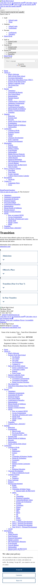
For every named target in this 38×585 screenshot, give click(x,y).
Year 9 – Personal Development (22, 525)
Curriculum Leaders (18, 369)
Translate (23, 66)
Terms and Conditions (13, 320)
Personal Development (15, 141)
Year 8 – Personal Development (22, 523)
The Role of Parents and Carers (18, 219)
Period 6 (10, 134)
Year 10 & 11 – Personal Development (24, 527)
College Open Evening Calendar (18, 176)
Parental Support (13, 98)
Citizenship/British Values (24, 500)
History (14, 462)
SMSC (14, 493)
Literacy (14, 476)
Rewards (11, 119)
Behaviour (11, 116)
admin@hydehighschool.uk (10, 315)
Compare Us (16, 364)
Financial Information (15, 159)
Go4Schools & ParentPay (16, 107)
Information (8, 143)
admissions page (5, 246)
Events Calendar (13, 174)
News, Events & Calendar (12, 168)
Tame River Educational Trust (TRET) (20, 80)
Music (14, 465)
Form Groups (16, 373)
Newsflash (11, 170)
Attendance (11, 90)
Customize (19, 575)
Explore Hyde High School (17, 81)
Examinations (12, 123)
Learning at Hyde (13, 130)
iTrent (10, 22)
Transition (11, 112)
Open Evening (12, 167)
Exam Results (12, 150)
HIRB (10, 224)
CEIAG (14, 487)
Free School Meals (14, 94)
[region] (19, 568)
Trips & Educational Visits (16, 156)
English (14, 449)
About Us (7, 72)
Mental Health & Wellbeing (17, 109)
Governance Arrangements (20, 378)
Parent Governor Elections (20, 382)
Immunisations (12, 96)
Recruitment (8, 177)
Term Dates (12, 172)
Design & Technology (19, 458)
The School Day (13, 85)
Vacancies (11, 179)
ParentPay (12, 34)
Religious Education (18, 469)
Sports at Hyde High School (17, 121)
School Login (13, 20)
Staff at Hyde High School (16, 76)
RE (17, 516)
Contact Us (7, 181)
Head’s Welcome (13, 74)
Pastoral (14, 371)
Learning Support (13, 132)
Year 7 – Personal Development (22, 522)
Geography (15, 460)
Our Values (15, 358)
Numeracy (15, 478)
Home (6, 71)
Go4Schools (13, 28)
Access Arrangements (15, 217)
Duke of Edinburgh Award (20, 473)
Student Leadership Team (16, 83)
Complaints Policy (14, 183)
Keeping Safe (12, 118)
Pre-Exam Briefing (18, 433)
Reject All (19, 580)
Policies (10, 145)
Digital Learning (13, 148)
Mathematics (16, 451)
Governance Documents (20, 380)
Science (14, 453)
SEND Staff (12, 221)
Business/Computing (22, 498)
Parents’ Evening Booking (16, 110)
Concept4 (15, 325)
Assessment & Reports (15, 92)
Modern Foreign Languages (21, 464)
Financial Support (13, 105)
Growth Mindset (13, 163)
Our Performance (17, 362)
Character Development (15, 138)
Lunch (10, 87)
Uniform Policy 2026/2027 (16, 101)
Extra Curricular (13, 139)
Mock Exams (16, 431)
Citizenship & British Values (21, 489)
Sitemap (2, 320)
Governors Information (15, 78)
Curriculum (7, 129)
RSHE (14, 485)
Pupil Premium (13, 147)
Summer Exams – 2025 (19, 435)
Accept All (19, 570)
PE (13, 467)
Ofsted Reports (13, 158)
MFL (18, 511)
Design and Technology (24, 502)
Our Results (16, 357)
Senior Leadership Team (20, 368)
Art (13, 454)
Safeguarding (12, 127)
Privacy (22, 320)
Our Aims (15, 360)
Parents (6, 89)
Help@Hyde (8, 36)
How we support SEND (16, 215)
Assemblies (20, 496)
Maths (18, 509)
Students (7, 114)
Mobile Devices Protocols (16, 154)
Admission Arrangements (16, 103)
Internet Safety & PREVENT (17, 165)
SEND (10, 100)
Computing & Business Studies (22, 456)
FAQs (10, 185)
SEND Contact (13, 222)
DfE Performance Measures (17, 161)
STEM (10, 136)
